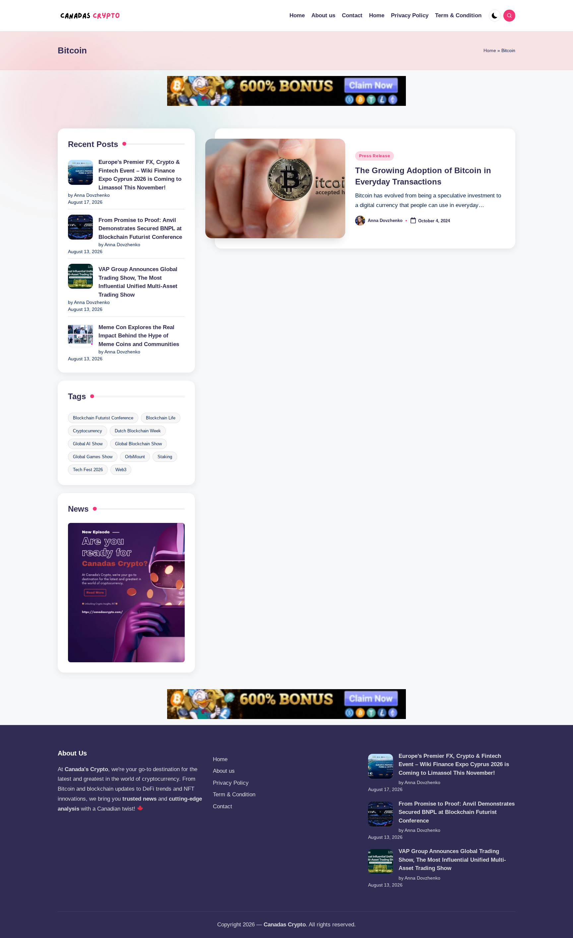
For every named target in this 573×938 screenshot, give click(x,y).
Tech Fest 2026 (88, 469)
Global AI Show (87, 443)
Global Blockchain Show (138, 443)
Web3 (120, 469)
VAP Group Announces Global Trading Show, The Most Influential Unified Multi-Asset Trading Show (137, 282)
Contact (222, 806)
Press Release (374, 156)
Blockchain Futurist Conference (103, 417)
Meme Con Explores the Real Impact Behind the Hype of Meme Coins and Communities (138, 335)
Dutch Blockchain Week (138, 430)
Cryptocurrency (87, 430)
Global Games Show (92, 456)
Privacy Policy (231, 783)
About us (224, 771)
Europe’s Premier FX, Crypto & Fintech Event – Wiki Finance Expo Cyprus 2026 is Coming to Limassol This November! (139, 175)
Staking (165, 456)
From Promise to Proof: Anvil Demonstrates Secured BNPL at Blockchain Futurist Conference (140, 228)
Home (489, 50)
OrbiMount (135, 456)
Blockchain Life (160, 417)
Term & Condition (234, 794)
